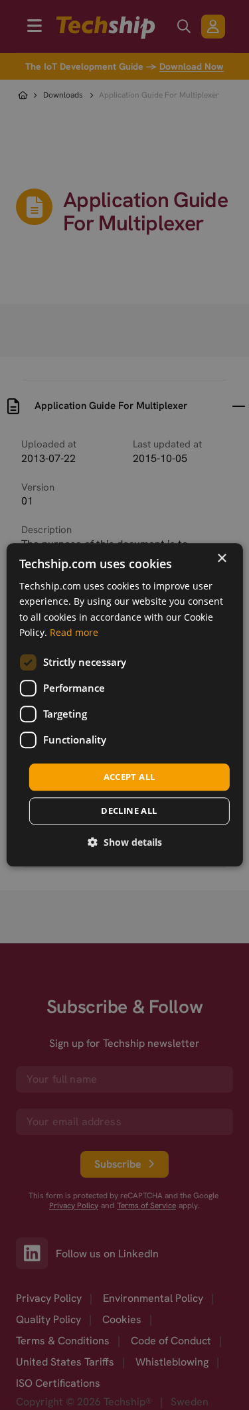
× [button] (221, 559)
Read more (74, 632)
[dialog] (124, 704)
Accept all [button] (129, 777)
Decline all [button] (129, 811)
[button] (125, 842)
